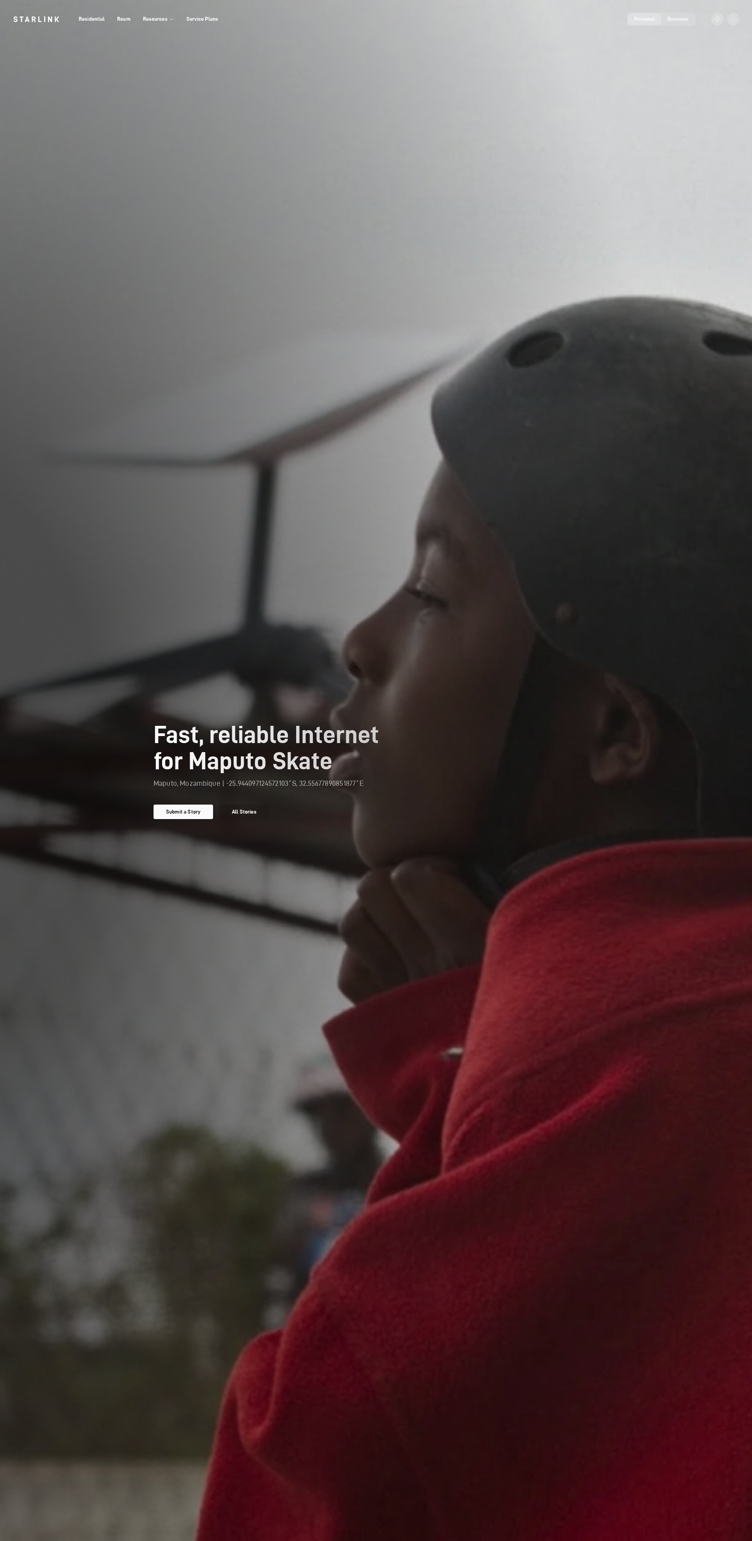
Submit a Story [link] (183, 811)
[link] (36, 19)
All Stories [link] (244, 811)
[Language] (717, 19)
